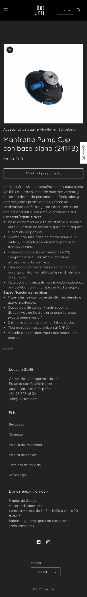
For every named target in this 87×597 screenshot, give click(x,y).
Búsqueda (16, 424)
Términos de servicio (25, 465)
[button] (5, 10)
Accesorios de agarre (21, 129)
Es (63, 10)
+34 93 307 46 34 (22, 394)
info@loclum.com (23, 399)
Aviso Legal (18, 475)
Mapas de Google (23, 500)
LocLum (49, 589)
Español (41, 572)
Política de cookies (23, 455)
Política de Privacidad (25, 445)
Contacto (16, 434)
